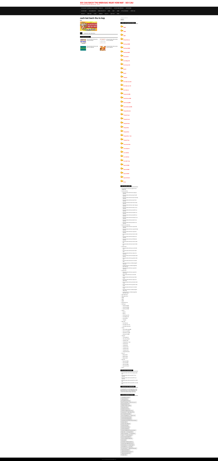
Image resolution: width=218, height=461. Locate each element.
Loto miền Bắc (126, 152)
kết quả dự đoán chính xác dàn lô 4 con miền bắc (130, 220)
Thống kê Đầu (126, 127)
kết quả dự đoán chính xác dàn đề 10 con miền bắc (92, 47)
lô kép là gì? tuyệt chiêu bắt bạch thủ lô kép (90, 33)
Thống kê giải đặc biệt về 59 (125, 453)
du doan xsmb (123, 412)
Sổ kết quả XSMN (126, 48)
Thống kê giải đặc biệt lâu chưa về (127, 451)
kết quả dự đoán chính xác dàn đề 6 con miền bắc (130, 213)
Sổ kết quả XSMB (126, 44)
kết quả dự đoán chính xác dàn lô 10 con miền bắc (112, 40)
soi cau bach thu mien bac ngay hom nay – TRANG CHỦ (92, 8)
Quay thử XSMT (126, 173)
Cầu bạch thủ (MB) (126, 94)
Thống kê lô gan (126, 115)
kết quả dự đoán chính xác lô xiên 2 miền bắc (130, 234)
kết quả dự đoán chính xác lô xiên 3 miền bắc (130, 242)
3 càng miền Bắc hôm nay (125, 397)
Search (122, 19)
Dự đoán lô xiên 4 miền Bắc (125, 423)
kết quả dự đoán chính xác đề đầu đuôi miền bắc (130, 239)
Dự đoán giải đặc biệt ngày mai (126, 418)
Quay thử (112, 13)
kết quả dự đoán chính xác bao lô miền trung (130, 277)
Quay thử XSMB (126, 165)
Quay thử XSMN (126, 169)
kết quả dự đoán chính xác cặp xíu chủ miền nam (130, 253)
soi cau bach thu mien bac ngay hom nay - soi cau (106, 3)
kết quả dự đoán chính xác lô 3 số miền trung (130, 287)
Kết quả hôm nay (124, 10)
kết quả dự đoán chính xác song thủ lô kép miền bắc (130, 229)
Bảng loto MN (125, 356)
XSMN (118, 10)
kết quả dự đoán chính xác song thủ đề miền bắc (130, 227)
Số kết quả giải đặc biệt (132, 448)
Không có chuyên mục (124, 433)
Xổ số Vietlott (125, 318)
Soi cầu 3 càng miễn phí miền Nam (126, 438)
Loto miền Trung (126, 161)
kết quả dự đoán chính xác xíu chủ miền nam (130, 248)
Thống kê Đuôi (126, 131)
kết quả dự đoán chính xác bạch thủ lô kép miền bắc (130, 198)
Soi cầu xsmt (84, 10)
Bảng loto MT (125, 354)
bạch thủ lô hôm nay (124, 402)
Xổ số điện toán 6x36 (127, 81)
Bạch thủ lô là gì (133, 402)
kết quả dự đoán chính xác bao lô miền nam (130, 251)
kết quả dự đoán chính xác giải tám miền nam (130, 258)
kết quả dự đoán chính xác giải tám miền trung (130, 285)
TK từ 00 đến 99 (126, 148)
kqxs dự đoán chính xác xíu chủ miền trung (129, 275)
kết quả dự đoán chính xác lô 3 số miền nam (130, 261)
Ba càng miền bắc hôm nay (125, 400)
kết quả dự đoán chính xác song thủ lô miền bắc (129, 232)
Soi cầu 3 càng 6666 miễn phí (126, 436)
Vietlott (83, 13)
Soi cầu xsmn (128, 8)
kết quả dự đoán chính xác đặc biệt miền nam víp (130, 256)
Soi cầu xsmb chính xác (119, 8)
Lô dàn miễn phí (132, 433)
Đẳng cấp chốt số (101, 10)
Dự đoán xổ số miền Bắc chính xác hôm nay (128, 430)
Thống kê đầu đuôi (126, 351)
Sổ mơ (118, 13)
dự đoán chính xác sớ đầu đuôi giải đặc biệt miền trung (130, 292)
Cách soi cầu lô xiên (124, 407)
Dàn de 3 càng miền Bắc (125, 415)
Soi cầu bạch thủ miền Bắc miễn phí (127, 441)
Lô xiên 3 (122, 435)
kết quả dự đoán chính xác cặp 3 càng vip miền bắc (130, 205)
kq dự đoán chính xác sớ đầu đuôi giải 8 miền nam (130, 263)
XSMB (109, 10)
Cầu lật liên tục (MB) (127, 98)
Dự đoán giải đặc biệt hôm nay (126, 417)
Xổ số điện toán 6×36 (126, 326)
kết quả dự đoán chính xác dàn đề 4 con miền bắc (130, 210)
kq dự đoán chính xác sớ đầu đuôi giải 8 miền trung (130, 290)
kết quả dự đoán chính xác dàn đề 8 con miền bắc (130, 215)
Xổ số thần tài (126, 90)
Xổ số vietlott (126, 56)
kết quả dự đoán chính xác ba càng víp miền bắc (92, 40)
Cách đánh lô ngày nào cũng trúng (127, 410)
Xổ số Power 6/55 (126, 315)
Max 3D (124, 69)
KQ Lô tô (106, 13)
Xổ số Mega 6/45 (126, 60)
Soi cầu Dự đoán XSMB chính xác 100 (127, 443)
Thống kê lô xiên (126, 119)
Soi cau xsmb (104, 459)
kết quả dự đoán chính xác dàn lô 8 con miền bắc (112, 47)
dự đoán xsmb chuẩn (124, 425)
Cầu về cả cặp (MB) (127, 102)
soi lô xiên (130, 446)
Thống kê (100, 13)
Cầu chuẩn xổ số (92, 10)
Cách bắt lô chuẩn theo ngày (126, 405)
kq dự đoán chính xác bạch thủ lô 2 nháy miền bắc (130, 203)
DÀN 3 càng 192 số (131, 412)
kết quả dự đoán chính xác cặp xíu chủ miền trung (130, 280)
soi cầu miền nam (124, 446)
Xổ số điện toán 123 (127, 85)
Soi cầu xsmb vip (108, 8)
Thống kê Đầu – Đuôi (126, 342)
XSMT (113, 10)
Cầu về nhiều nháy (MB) (127, 106)
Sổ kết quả (133, 10)
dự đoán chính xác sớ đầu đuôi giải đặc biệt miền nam (130, 266)
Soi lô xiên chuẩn (124, 448)
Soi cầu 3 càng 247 (129, 435)
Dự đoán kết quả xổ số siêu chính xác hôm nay (128, 420)
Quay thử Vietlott (126, 177)
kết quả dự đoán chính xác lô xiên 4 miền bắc (130, 244)
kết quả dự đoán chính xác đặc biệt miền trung (130, 282)
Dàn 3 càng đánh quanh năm (126, 413)
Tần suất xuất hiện (126, 144)
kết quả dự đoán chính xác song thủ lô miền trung (129, 272)
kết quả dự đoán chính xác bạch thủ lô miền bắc (129, 200)
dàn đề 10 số (133, 415)
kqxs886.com (113, 459)
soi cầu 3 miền (123, 440)
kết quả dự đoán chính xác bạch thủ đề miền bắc (130, 195)
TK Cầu (95, 13)
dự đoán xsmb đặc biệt (125, 428)
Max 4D (124, 73)
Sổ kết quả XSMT (126, 52)
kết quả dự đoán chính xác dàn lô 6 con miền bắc (130, 223)
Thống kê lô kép (126, 123)
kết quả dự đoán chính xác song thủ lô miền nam (129, 268)
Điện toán (89, 13)
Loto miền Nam (126, 156)
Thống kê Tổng (126, 140)
